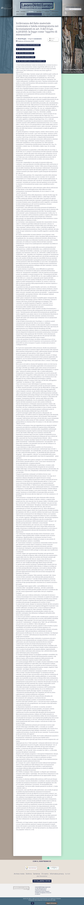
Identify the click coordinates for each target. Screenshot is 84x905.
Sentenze (36, 874)
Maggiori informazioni (51, 903)
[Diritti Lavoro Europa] (21, 888)
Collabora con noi (43, 881)
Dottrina (29, 874)
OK (32, 903)
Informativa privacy (57, 874)
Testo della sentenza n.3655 (26, 53)
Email (52, 40)
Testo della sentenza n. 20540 (26, 57)
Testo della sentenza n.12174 (26, 49)
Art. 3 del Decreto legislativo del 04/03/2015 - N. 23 (32, 61)
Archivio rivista (19, 874)
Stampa (52, 38)
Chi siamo (45, 874)
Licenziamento (38, 39)
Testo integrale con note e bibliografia (29, 45)
